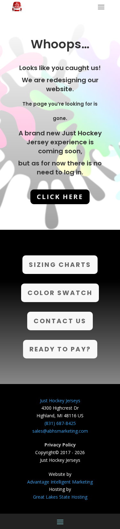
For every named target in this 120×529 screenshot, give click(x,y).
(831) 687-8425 (60, 423)
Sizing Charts (60, 264)
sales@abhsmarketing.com (60, 431)
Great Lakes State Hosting (60, 497)
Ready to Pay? (60, 349)
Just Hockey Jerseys (60, 400)
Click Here (60, 196)
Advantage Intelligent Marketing (60, 482)
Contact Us (60, 321)
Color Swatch (60, 292)
